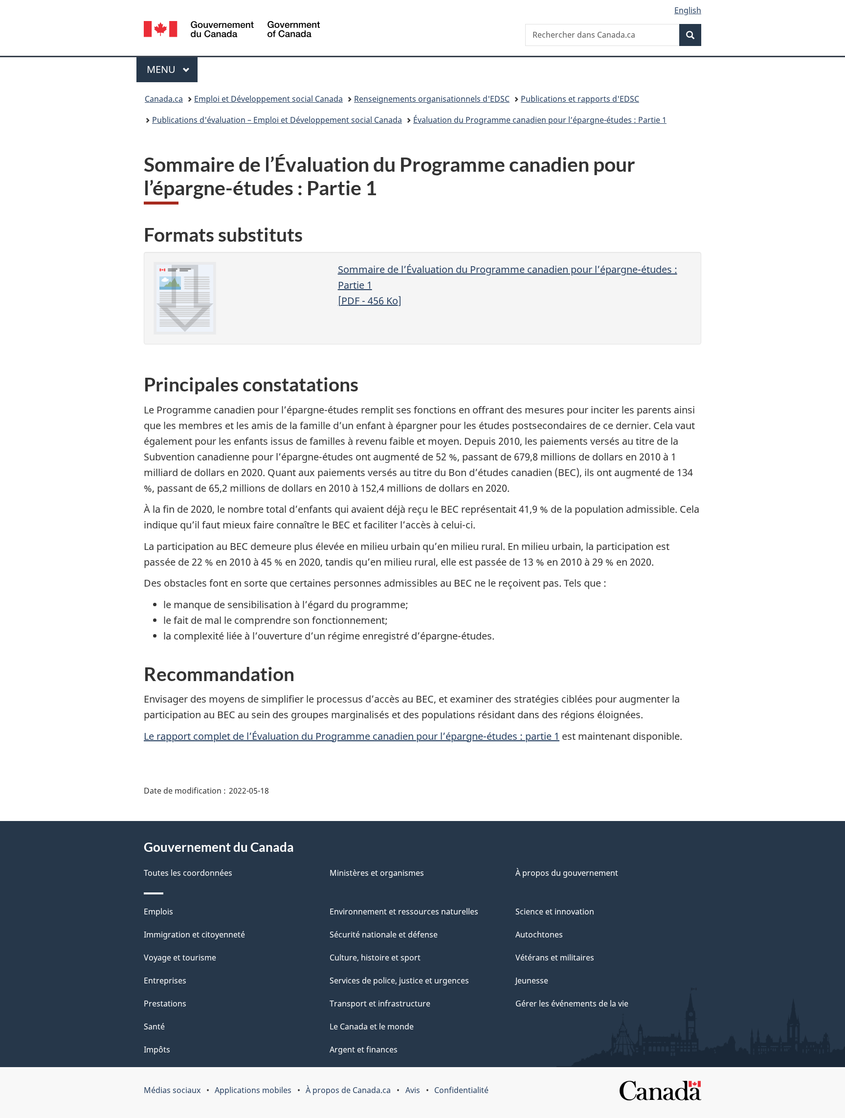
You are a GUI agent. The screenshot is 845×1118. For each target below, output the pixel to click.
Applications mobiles (253, 1090)
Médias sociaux (172, 1090)
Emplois (158, 911)
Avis (412, 1090)
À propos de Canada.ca (348, 1090)
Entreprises (165, 980)
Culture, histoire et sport (375, 957)
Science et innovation (554, 911)
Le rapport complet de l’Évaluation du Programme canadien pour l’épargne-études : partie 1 (351, 736)
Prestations (165, 1003)
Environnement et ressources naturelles (404, 911)
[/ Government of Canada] (232, 30)
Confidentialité (461, 1090)
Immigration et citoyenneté (194, 934)
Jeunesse (531, 980)
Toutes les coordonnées (188, 872)
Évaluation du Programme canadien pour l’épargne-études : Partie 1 (540, 119)
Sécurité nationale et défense (384, 934)
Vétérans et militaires (554, 957)
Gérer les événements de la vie (571, 1003)
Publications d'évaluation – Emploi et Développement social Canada (277, 119)
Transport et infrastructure (380, 1003)
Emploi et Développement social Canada (268, 98)
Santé (154, 1026)
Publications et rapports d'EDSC (580, 98)
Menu (172, 69)
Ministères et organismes (377, 872)
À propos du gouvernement (566, 872)
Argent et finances (364, 1049)
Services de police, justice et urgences (399, 980)
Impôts (157, 1049)
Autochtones (539, 934)
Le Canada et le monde (372, 1026)
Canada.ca (164, 98)
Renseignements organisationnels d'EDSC (432, 98)
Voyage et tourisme (180, 957)
